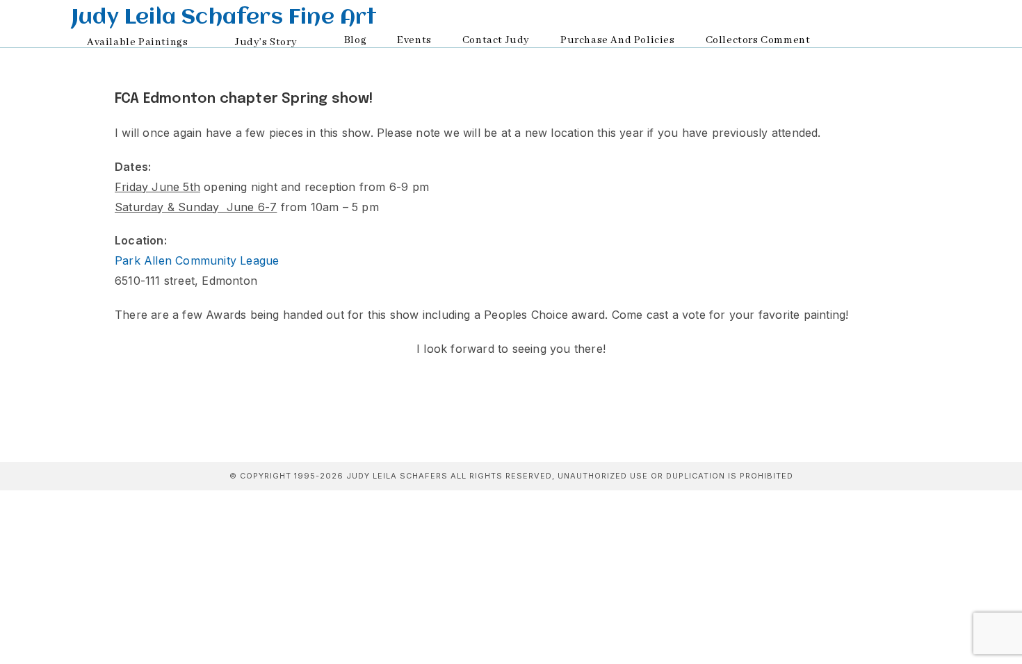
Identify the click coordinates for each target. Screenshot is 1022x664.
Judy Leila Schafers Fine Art (225, 18)
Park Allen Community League (197, 260)
